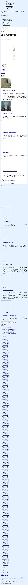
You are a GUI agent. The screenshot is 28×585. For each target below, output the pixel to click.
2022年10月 (6, 376)
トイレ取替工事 (6, 221)
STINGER (8, 583)
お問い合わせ (9, 8)
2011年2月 (5, 542)
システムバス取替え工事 (9, 180)
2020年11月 (6, 405)
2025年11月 (6, 342)
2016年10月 (6, 449)
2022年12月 (6, 373)
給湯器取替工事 (6, 152)
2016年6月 (5, 453)
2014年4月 (5, 490)
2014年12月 (6, 479)
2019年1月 (5, 422)
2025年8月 (5, 346)
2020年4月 (5, 412)
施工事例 (3, 73)
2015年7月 (5, 469)
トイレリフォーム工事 (8, 183)
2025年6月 (5, 349)
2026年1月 (5, 340)
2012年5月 (5, 520)
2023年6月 (5, 366)
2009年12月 (6, 559)
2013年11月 (6, 497)
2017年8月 (5, 439)
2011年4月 (5, 539)
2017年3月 (5, 445)
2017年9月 (5, 437)
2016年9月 (5, 450)
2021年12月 (6, 389)
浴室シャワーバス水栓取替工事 (9, 315)
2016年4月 (5, 456)
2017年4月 (5, 443)
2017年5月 (5, 442)
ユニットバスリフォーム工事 (9, 90)
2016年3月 (5, 457)
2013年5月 (5, 506)
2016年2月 (5, 459)
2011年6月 (5, 536)
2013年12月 (6, 496)
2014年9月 (5, 483)
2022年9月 (5, 377)
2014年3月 (5, 492)
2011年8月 (5, 533)
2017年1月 (5, 446)
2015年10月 (6, 465)
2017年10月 (6, 436)
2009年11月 (6, 560)
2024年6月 (5, 355)
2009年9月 (5, 563)
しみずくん (6, 570)
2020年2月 (5, 415)
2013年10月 (6, 499)
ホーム (7, 1)
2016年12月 (6, 447)
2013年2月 (5, 510)
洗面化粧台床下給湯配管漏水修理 (10, 132)
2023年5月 (5, 367)
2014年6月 (5, 487)
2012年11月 (6, 515)
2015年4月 (5, 473)
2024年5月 (5, 356)
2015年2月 (5, 476)
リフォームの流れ (10, 7)
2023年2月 (5, 372)
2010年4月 (5, 555)
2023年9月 (5, 363)
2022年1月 (5, 387)
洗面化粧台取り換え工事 (8, 242)
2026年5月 (5, 339)
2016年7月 (5, 452)
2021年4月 (5, 397)
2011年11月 (6, 529)
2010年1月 (5, 557)
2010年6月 (5, 552)
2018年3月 (5, 432)
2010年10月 (6, 547)
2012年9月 (5, 517)
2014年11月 (6, 480)
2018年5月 (5, 430)
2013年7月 (5, 503)
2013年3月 (5, 509)
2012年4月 (5, 522)
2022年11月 (6, 375)
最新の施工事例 (10, 3)
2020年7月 (5, 407)
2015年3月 (5, 475)
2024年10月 (6, 352)
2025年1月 (5, 350)
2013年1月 (5, 512)
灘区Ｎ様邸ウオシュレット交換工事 (10, 171)
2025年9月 (5, 345)
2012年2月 (5, 525)
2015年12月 (6, 462)
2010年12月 (6, 545)
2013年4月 (5, 507)
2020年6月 (5, 409)
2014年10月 (6, 482)
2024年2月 (5, 360)
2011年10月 (6, 530)
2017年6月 (5, 440)
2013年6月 (5, 505)
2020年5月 (5, 410)
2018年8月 (5, 426)
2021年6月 (5, 395)
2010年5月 (5, 553)
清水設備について (10, 4)
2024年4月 (5, 357)
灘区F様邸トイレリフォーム (8, 113)
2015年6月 (5, 470)
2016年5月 (5, 455)
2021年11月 (6, 390)
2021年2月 (5, 400)
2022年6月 (5, 382)
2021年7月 (5, 393)
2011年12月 (6, 527)
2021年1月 (5, 402)
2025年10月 (6, 343)
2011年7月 (5, 535)
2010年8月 (5, 550)
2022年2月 (5, 386)
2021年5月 (5, 396)
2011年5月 (5, 537)
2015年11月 (6, 463)
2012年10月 (6, 516)
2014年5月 (5, 489)
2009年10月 (6, 562)
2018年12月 (6, 423)
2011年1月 (5, 543)
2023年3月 (5, 370)
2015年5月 (5, 472)
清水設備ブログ (4, 15)
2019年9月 (5, 419)
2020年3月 (5, 413)
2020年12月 (6, 403)
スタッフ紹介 (9, 6)
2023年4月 (5, 369)
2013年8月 (5, 502)
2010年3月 (5, 556)
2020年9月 (5, 406)
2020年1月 (5, 416)
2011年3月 (5, 540)
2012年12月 (6, 513)
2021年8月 (5, 392)
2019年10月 (6, 417)
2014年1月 (5, 495)
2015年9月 (5, 466)
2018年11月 (6, 425)
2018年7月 (5, 427)
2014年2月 (5, 493)
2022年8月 (5, 379)
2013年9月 (5, 500)
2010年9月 (5, 549)
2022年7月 (5, 380)
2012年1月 (5, 526)
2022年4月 (5, 383)
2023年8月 (5, 365)
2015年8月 (5, 467)
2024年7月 (5, 353)
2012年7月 (5, 519)
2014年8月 (5, 485)
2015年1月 (5, 477)
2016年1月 (5, 460)
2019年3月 (5, 420)
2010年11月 (6, 546)
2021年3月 (5, 399)
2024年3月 (5, 359)
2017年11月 (6, 435)
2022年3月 (5, 385)
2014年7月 (5, 486)
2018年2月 (5, 433)
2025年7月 (5, 347)
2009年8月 (5, 565)
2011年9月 (5, 532)
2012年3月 (5, 523)
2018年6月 (5, 429)
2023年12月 (6, 362)
